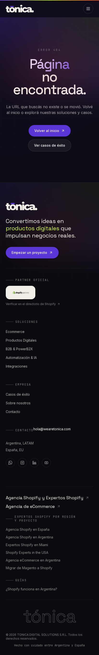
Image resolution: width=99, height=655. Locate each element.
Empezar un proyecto (29, 252)
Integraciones (16, 366)
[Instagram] (22, 462)
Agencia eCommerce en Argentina (33, 560)
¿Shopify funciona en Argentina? (31, 589)
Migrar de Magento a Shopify (29, 568)
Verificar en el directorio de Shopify (31, 304)
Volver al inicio (46, 131)
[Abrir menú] (88, 9)
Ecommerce (15, 332)
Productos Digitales (21, 340)
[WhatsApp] (10, 462)
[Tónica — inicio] (20, 8)
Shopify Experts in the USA (27, 552)
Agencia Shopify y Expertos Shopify (44, 497)
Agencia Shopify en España (28, 529)
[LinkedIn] (34, 462)
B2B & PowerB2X (19, 349)
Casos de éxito (18, 394)
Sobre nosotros (18, 403)
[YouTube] (46, 462)
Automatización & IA (21, 358)
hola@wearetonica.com (52, 429)
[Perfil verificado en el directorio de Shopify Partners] (20, 292)
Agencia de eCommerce (30, 506)
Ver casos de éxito (49, 145)
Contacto (13, 412)
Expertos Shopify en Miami (27, 545)
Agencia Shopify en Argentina (29, 537)
